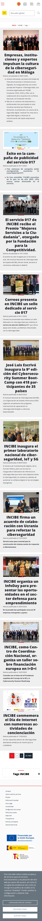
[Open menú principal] (2, 3)
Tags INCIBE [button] (21, 774)
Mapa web (8, 815)
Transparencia (9, 818)
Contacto (8, 791)
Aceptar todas (20, 916)
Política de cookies (11, 812)
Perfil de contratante (11, 822)
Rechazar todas (20, 909)
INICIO (14, 25)
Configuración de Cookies (20, 903)
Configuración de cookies (13, 809)
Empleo (7, 797)
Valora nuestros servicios (13, 794)
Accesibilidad (9, 806)
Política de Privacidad (11, 800)
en (4, 13)
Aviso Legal (8, 803)
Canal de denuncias (11, 825)
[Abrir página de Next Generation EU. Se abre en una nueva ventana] (21, 839)
